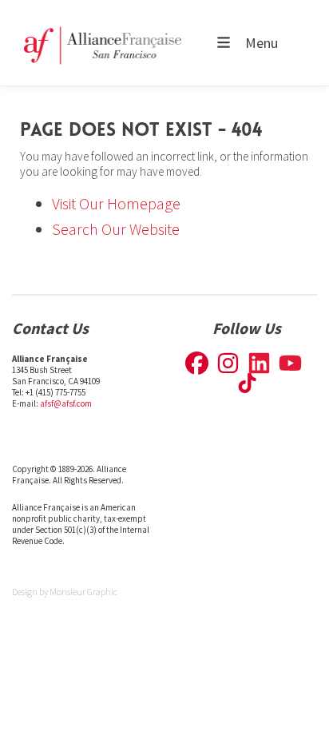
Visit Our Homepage (116, 203)
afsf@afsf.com (66, 403)
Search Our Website (116, 229)
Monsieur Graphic (83, 592)
